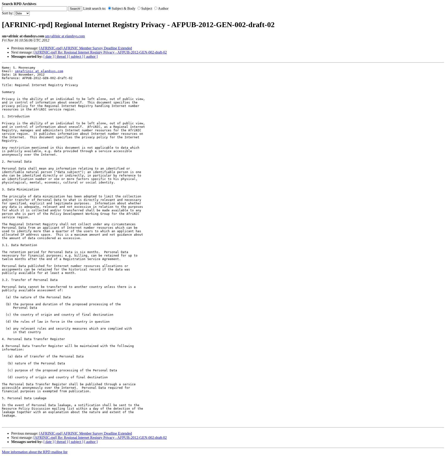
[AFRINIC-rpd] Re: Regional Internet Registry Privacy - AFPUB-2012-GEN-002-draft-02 (100, 52)
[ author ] (91, 56)
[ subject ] (76, 56)
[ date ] (48, 56)
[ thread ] (61, 56)
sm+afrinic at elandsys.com (65, 36)
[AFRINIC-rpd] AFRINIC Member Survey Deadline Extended (85, 48)
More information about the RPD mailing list (34, 452)
